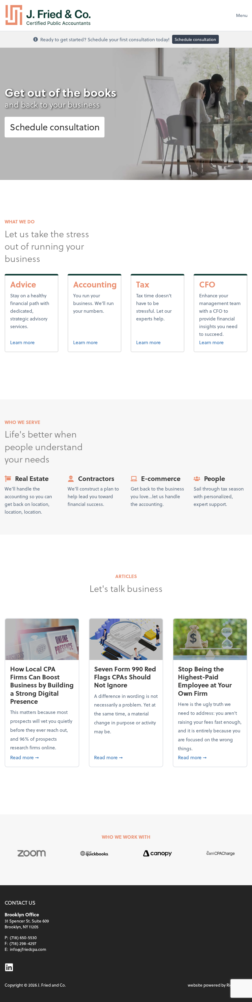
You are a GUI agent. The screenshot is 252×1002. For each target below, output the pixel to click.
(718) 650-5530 (23, 937)
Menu (241, 15)
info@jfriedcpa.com (28, 949)
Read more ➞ (42, 757)
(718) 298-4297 (23, 943)
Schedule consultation (195, 39)
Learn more (31, 342)
